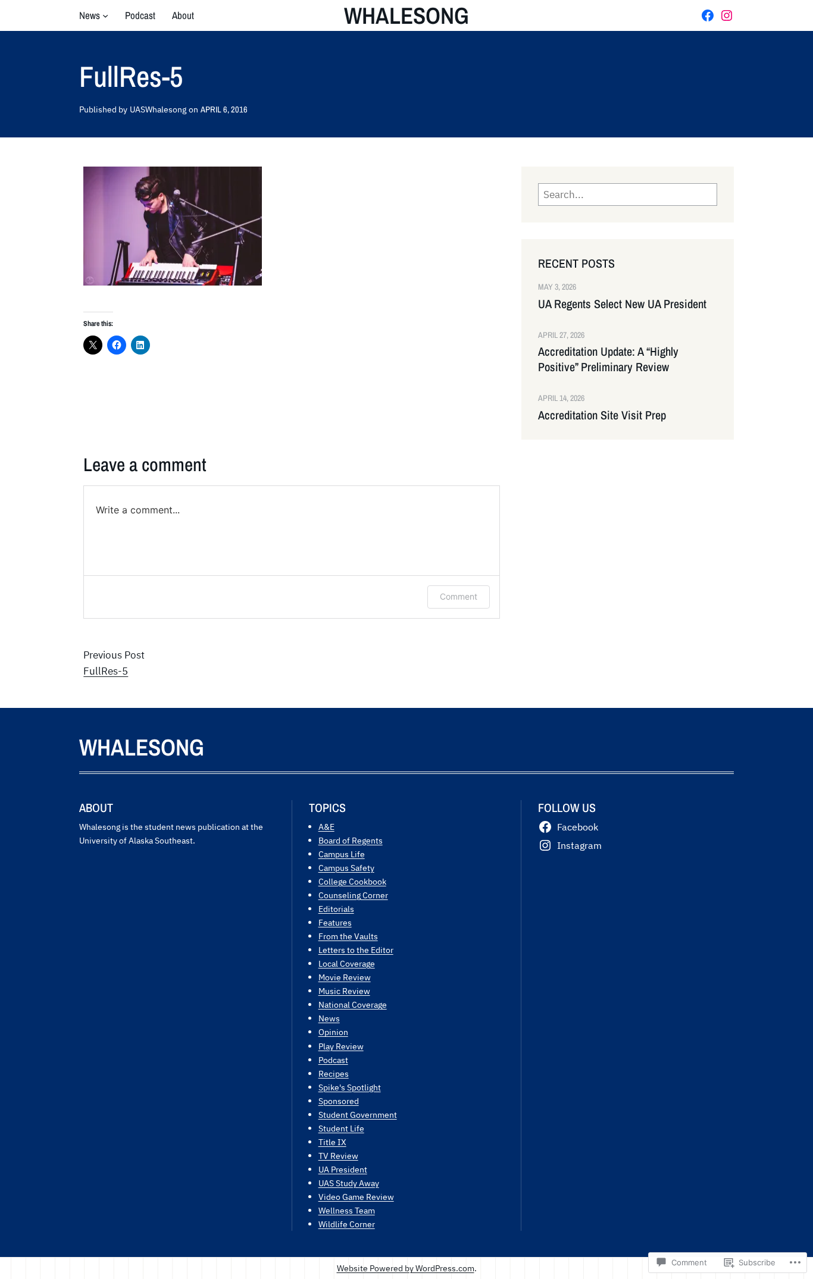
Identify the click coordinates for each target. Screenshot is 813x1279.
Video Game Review (356, 1196)
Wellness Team (346, 1210)
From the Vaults (348, 936)
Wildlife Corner (346, 1224)
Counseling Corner (353, 895)
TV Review (338, 1155)
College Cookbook (352, 881)
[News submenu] (105, 15)
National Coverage (352, 1004)
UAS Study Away (348, 1183)
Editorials (336, 908)
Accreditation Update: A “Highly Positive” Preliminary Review (608, 359)
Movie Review (344, 977)
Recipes (333, 1073)
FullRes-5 (105, 671)
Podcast (333, 1059)
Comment (458, 596)
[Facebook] (708, 15)
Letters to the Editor (355, 949)
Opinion (333, 1031)
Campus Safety (346, 867)
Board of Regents (350, 840)
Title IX (332, 1142)
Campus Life (341, 854)
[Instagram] (727, 15)
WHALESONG (406, 15)
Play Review (341, 1046)
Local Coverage (346, 963)
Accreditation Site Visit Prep (602, 415)
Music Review (344, 990)
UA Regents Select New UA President (622, 304)
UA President (342, 1169)
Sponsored (338, 1100)
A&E (326, 826)
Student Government (357, 1114)
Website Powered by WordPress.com (405, 1268)
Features (335, 922)
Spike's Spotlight (349, 1087)
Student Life (341, 1128)
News (329, 1018)
